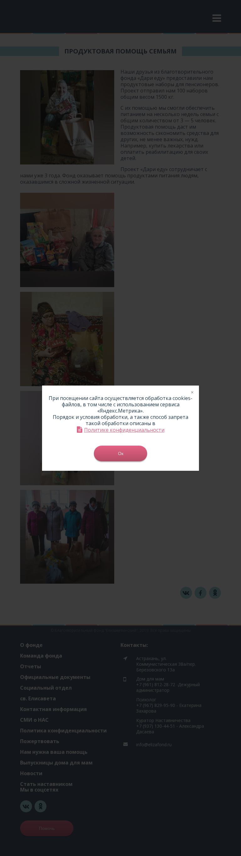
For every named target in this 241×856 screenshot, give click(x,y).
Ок (120, 453)
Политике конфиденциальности (124, 429)
